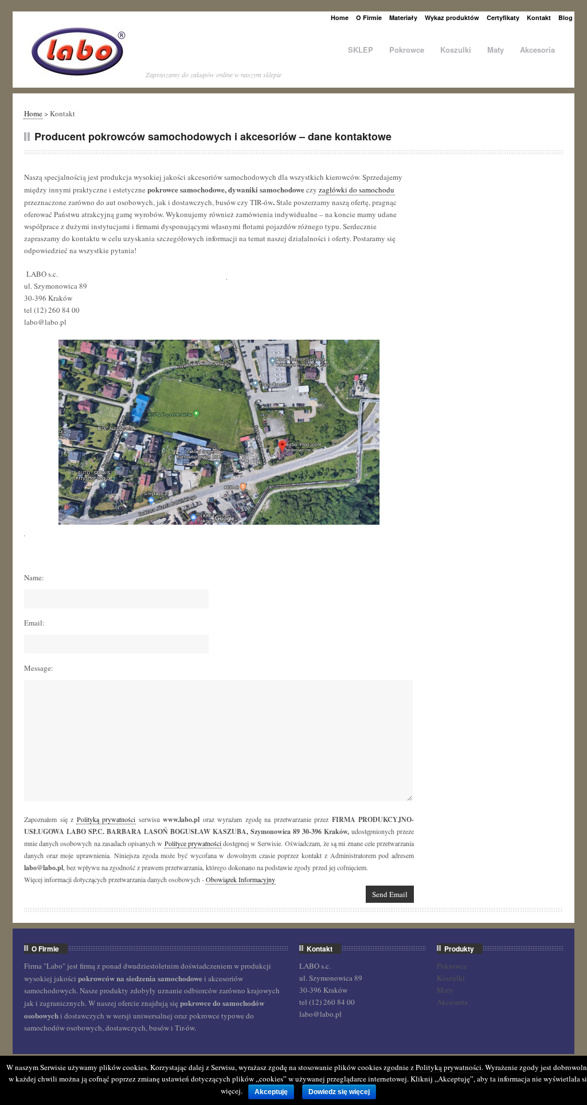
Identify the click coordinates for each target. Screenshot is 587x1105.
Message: (38, 668)
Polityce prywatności (193, 843)
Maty (495, 49)
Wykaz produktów (452, 17)
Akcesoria (537, 49)
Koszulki (455, 49)
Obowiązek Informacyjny (240, 879)
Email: (34, 623)
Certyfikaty (503, 17)
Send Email (390, 894)
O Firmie (369, 17)
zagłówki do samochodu (356, 189)
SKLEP (360, 49)
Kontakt (539, 17)
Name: (34, 577)
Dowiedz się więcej (339, 1092)
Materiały (403, 17)
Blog (565, 17)
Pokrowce (406, 49)
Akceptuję (271, 1092)
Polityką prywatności (106, 819)
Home (340, 17)
